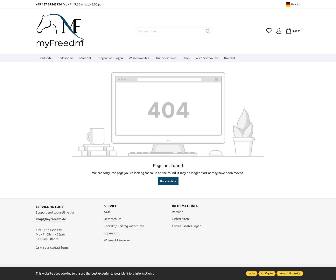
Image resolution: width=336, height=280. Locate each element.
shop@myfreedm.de (51, 219)
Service (110, 205)
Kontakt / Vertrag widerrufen (124, 226)
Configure (267, 273)
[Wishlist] (269, 31)
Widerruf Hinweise (117, 240)
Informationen (185, 205)
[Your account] (279, 31)
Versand (177, 212)
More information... (140, 273)
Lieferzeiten (180, 218)
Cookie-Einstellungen (186, 226)
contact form (59, 247)
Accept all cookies (289, 273)
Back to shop (168, 181)
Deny (252, 273)
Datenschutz (112, 218)
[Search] (208, 31)
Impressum (111, 233)
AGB (107, 212)
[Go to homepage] (60, 31)
